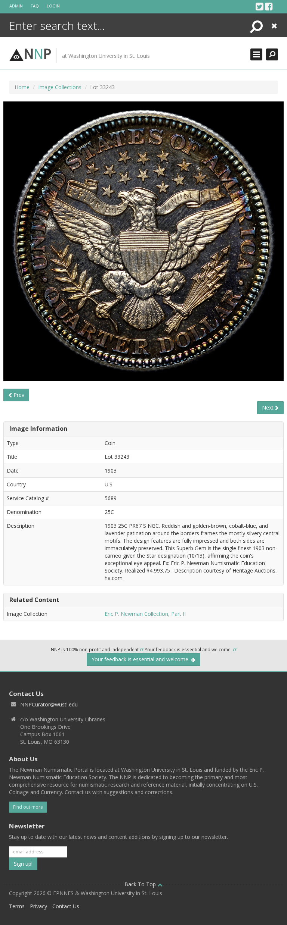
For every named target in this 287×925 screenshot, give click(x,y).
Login (53, 6)
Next (268, 407)
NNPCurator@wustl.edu (49, 704)
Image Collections (59, 87)
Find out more (28, 807)
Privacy (38, 906)
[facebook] (269, 6)
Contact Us (65, 906)
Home (22, 87)
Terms (17, 906)
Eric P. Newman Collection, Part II (145, 613)
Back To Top (140, 884)
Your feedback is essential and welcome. (141, 659)
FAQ (35, 6)
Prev (18, 394)
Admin (16, 6)
